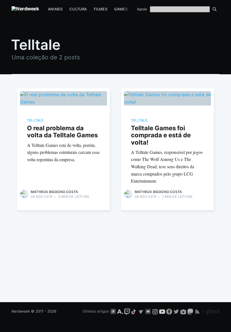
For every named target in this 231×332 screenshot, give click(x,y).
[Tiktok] (134, 311)
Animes (55, 9)
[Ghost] (210, 311)
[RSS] (197, 311)
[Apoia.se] (120, 311)
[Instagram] (155, 311)
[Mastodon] (190, 311)
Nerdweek (21, 311)
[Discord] (148, 311)
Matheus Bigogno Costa (54, 192)
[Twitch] (127, 311)
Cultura (78, 9)
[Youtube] (162, 311)
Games (121, 9)
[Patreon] (113, 311)
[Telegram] (141, 311)
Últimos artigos (96, 311)
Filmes (100, 9)
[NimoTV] (183, 311)
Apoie (142, 9)
